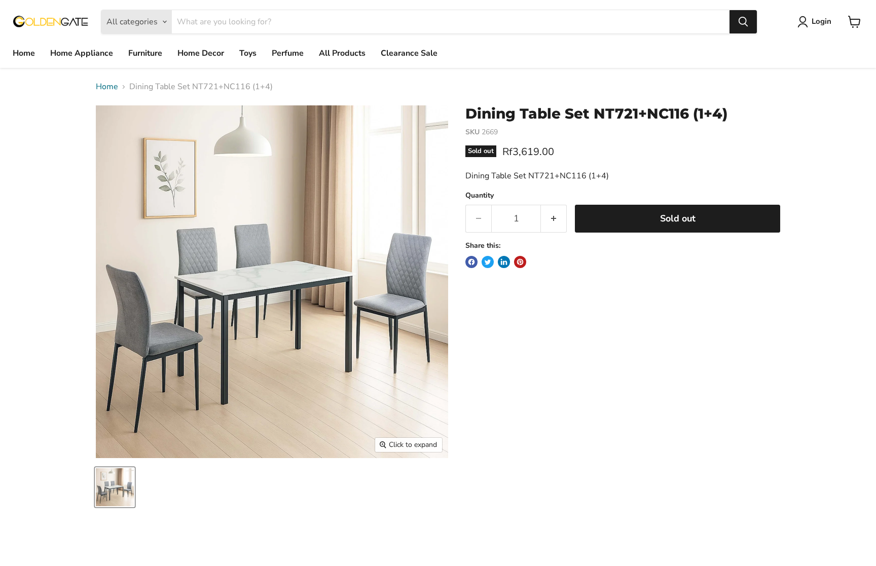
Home (24, 53)
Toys (248, 53)
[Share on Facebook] (471, 262)
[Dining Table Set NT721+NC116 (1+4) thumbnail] (115, 487)
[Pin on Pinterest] (520, 262)
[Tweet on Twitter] (488, 262)
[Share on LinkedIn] (504, 262)
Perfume (288, 53)
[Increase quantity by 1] (554, 219)
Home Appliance (81, 53)
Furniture (145, 53)
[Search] (743, 21)
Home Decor (200, 53)
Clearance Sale (409, 53)
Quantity (479, 196)
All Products (342, 53)
